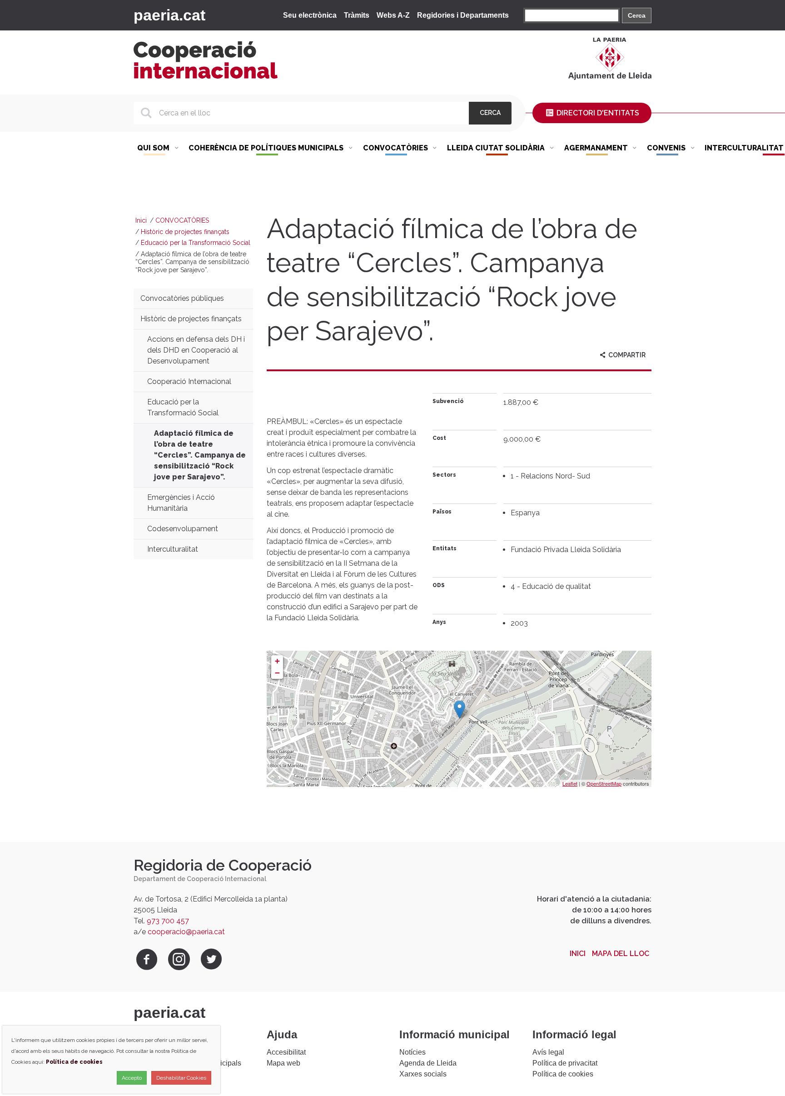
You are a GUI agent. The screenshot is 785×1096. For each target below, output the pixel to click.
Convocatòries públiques (182, 298)
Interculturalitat (172, 549)
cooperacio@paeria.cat (186, 931)
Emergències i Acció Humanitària (181, 503)
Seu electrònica (310, 15)
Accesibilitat (286, 1052)
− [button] (277, 673)
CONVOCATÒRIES (182, 220)
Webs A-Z (393, 15)
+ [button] (277, 661)
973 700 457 (168, 921)
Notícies (412, 1052)
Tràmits (356, 15)
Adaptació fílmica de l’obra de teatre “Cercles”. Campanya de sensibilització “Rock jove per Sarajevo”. (200, 455)
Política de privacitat (564, 1063)
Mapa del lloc (620, 953)
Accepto (132, 1078)
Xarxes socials (423, 1074)
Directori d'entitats (597, 113)
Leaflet (569, 783)
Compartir (626, 355)
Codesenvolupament (182, 528)
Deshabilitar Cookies (181, 1078)
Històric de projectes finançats (185, 231)
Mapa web (283, 1063)
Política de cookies (562, 1074)
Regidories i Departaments (463, 15)
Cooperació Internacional (189, 381)
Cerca (637, 15)
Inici (141, 220)
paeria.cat (169, 15)
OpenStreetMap (603, 783)
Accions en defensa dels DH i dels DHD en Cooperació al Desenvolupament (196, 350)
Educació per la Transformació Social (195, 242)
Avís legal (548, 1052)
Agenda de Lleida (428, 1063)
